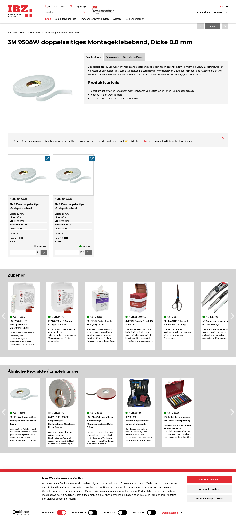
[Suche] (84, 11)
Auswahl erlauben (209, 489)
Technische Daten (133, 56)
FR (227, 6)
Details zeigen (170, 512)
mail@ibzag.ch (80, 6)
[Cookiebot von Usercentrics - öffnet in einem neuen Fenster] (21, 512)
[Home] (20, 11)
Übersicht (212, 26)
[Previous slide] (4, 316)
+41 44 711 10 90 (57, 6)
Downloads (112, 56)
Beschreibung (93, 56)
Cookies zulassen (209, 479)
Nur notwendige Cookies (209, 498)
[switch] (92, 512)
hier (146, 140)
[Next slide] (232, 316)
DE (221, 6)
